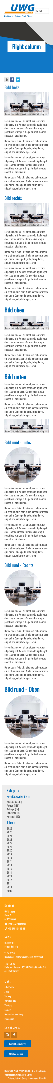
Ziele (6, 991)
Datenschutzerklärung (13, 1014)
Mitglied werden (16, 1054)
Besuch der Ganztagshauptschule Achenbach (23, 957)
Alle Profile (9, 987)
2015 (9, 869)
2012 (9, 880)
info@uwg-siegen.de (17, 923)
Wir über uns (10, 1000)
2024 (9, 836)
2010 (9, 887)
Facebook (7, 1035)
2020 (9, 850)
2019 (9, 854)
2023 (9, 839)
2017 (9, 861)
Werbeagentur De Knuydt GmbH (18, 1074)
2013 (9, 876)
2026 (9, 828)
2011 (9, 883)
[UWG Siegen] (19, 16)
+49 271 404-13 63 (16, 928)
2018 (9, 858)
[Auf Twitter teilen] (18, 79)
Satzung (7, 996)
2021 (9, 847)
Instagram (14, 1035)
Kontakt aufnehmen (17, 1044)
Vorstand (8, 1005)
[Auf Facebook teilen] (12, 79)
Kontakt (7, 1010)
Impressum (9, 1019)
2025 (9, 832)
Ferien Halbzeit (11, 946)
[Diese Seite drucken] (6, 79)
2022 (9, 843)
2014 (9, 872)
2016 (9, 865)
